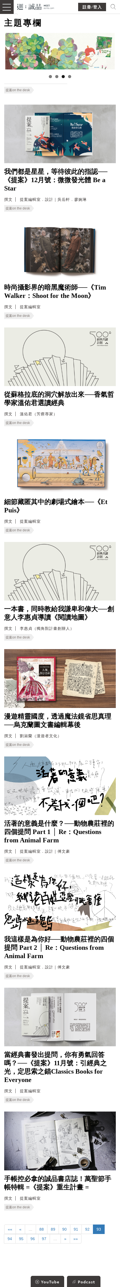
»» (75, 1239)
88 (41, 1229)
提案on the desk (18, 90)
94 (10, 1239)
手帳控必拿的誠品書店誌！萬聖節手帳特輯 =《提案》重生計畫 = (57, 1183)
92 (87, 1229)
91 (76, 1229)
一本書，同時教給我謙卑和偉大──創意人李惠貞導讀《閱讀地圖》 (59, 613)
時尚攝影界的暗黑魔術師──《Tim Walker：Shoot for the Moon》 (55, 291)
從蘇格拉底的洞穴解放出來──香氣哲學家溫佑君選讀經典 (59, 398)
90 (64, 1229)
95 (21, 1239)
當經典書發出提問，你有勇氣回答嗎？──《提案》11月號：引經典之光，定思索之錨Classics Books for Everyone (55, 1067)
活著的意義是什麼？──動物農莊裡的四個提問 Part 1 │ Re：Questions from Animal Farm (59, 832)
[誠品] (35, 6)
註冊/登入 (92, 7)
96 (32, 1239)
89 (53, 1229)
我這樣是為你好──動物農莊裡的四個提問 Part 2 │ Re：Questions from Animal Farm (59, 948)
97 (44, 1239)
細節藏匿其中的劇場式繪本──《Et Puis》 (55, 506)
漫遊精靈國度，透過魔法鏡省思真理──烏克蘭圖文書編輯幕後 (57, 720)
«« (10, 1229)
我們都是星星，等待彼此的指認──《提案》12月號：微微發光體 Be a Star (55, 180)
